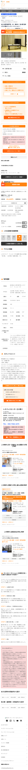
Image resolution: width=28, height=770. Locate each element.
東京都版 (7, 1)
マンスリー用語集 (5, 742)
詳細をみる (4, 475)
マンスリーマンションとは (7, 728)
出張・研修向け (21, 697)
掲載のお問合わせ (5, 764)
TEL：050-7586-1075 (11, 424)
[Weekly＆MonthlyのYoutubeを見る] (17, 721)
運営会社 (3, 746)
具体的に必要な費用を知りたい (13, 392)
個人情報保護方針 (5, 750)
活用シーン (3, 739)
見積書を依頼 (16, 184)
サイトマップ (4, 753)
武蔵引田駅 (17, 292)
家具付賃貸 (13, 697)
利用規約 (3, 757)
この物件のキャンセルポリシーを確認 (13, 177)
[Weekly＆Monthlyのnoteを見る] (21, 721)
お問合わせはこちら (15, 117)
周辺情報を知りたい (10, 394)
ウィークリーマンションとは (7, 732)
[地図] (4, 18)
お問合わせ (10, 475)
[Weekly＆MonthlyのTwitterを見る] (14, 721)
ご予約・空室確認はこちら (15, 437)
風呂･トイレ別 (5, 697)
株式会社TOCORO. (11, 524)
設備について (4, 735)
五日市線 (12, 290)
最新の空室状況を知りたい (12, 397)
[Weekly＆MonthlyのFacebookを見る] (7, 721)
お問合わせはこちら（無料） (14, 151)
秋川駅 (16, 290)
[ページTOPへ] (26, 768)
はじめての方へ (4, 725)
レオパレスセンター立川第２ (9, 129)
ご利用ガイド (13, 94)
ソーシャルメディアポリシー (7, 760)
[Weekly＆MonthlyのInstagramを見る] (10, 721)
